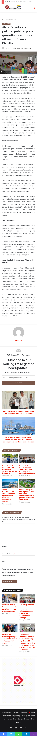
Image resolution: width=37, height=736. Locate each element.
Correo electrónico (8, 554)
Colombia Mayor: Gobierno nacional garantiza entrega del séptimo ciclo (9, 608)
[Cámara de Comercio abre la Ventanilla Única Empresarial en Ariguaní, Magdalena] (27, 458)
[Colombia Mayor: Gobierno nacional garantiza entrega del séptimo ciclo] (9, 598)
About (10, 719)
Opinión (20, 719)
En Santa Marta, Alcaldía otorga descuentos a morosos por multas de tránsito (9, 469)
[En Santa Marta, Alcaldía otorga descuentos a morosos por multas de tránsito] (10, 458)
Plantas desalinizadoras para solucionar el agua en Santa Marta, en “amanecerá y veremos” (8, 496)
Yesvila (7, 48)
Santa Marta (12, 19)
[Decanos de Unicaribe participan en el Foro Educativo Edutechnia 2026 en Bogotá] (9, 628)
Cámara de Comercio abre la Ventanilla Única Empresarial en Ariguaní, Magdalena (27, 469)
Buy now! (18, 722)
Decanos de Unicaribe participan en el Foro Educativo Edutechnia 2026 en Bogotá (9, 638)
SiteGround (31, 715)
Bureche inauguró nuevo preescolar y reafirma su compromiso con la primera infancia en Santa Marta (26, 495)
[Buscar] (34, 8)
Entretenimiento (29, 719)
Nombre (5, 546)
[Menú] (3, 8)
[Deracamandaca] (13, 8)
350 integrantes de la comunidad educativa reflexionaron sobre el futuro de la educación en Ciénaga (27, 611)
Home (4, 719)
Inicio (5, 19)
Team (14, 719)
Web (3, 561)
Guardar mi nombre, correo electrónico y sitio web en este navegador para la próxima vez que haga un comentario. (17, 572)
